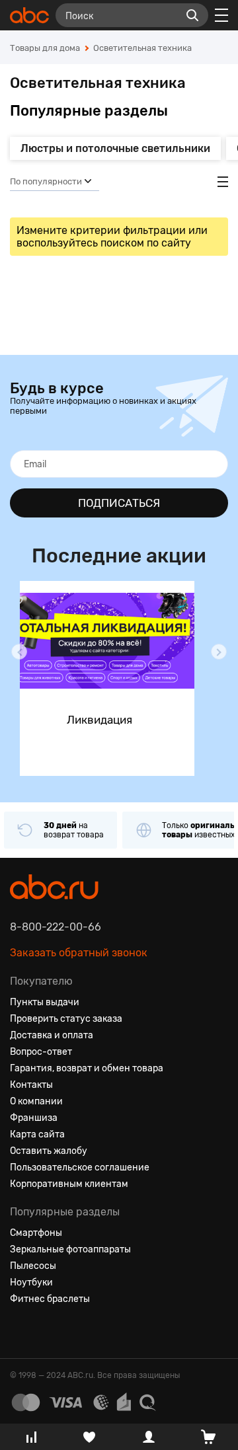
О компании (36, 1101)
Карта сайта (37, 1134)
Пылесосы (33, 1266)
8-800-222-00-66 (55, 927)
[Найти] (192, 15)
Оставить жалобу (48, 1151)
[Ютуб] (68, 1331)
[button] (19, 652)
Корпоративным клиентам (69, 1184)
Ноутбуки (31, 1282)
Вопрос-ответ (41, 1051)
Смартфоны (36, 1233)
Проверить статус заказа (66, 1018)
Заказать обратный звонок (78, 952)
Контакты (31, 1084)
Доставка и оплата (51, 1035)
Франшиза (34, 1118)
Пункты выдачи (44, 1002)
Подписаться (119, 503)
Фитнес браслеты (50, 1299)
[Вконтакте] (20, 1331)
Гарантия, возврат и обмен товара (86, 1068)
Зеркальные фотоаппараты (70, 1249)
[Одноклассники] (44, 1331)
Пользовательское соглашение (79, 1167)
